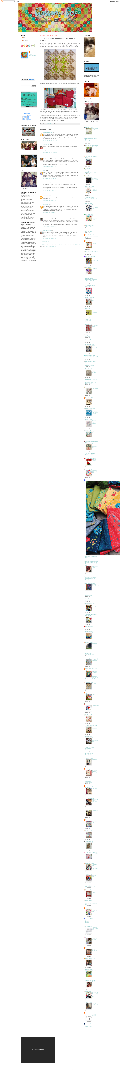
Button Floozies (89, 631)
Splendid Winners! (88, 782)
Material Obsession (89, 594)
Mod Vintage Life (89, 397)
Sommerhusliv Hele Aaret (91, 387)
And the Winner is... (89, 320)
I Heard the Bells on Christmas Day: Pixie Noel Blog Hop (95, 867)
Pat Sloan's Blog (89, 278)
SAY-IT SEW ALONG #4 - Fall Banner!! (94, 189)
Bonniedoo (45, 195)
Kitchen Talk (94, 399)
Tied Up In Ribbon (89, 889)
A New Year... (94, 959)
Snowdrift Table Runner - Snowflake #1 (95, 371)
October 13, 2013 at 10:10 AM (50, 152)
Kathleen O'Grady (47, 132)
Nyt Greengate (95, 388)
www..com (27, 113)
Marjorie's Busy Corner (90, 234)
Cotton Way (88, 991)
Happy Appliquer (89, 948)
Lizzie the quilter (89, 642)
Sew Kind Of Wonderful (90, 576)
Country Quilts (88, 1002)
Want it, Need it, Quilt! (90, 355)
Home (60, 244)
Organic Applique (88, 595)
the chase (87, 922)
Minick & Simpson (89, 297)
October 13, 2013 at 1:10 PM (49, 178)
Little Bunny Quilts (89, 344)
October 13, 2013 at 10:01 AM (50, 140)
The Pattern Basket (89, 714)
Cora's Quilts (88, 1023)
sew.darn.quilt (88, 926)
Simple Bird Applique (90, 453)
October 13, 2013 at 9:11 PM (49, 212)
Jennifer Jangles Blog (90, 458)
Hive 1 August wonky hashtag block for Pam (95, 178)
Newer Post (42, 244)
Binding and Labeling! (89, 454)
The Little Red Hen (89, 747)
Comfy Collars (88, 1026)
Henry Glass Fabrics (90, 408)
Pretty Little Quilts (89, 863)
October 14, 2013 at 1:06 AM (49, 226)
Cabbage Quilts (88, 874)
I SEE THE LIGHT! (89, 231)
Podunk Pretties (47, 230)
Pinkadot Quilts (88, 324)
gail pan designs (89, 753)
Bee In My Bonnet (89, 186)
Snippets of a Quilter (90, 980)
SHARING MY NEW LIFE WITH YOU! (95, 800)
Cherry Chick (88, 704)
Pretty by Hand (88, 653)
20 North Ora (46, 144)
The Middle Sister (89, 682)
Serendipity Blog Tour (89, 654)
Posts (24, 37)
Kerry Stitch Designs (90, 583)
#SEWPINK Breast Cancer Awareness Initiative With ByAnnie (90, 578)
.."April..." (94, 617)
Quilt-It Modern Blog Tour (90, 886)
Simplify (87, 598)
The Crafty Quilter (89, 197)
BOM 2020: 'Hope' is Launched (94, 422)
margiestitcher (88, 736)
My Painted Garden (89, 693)
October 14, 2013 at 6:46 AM (49, 238)
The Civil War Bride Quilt (91, 725)
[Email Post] (54, 123)
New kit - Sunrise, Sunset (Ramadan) (95, 311)
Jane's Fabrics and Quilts (91, 852)
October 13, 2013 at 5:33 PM (49, 200)
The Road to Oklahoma (90, 809)
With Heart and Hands (90, 256)
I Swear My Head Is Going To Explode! (95, 928)
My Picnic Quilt (95, 853)
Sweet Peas (94, 268)
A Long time (94, 643)
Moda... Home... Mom (90, 958)
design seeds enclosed (90, 335)
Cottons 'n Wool (89, 758)
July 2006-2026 (88, 226)
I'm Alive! (94, 683)
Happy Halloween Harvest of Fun (95, 259)
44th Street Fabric (89, 798)
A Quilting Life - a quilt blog (91, 658)
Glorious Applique (89, 830)
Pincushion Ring (95, 705)
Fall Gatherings (95, 694)
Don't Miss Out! (95, 288)
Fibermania (88, 1013)
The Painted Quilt (89, 841)
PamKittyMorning (89, 225)
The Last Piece (88, 319)
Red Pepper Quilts (89, 469)
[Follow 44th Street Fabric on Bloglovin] (28, 80)
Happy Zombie (88, 900)
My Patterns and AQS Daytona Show (95, 771)
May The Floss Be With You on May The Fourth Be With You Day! (91, 903)
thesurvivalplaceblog (90, 339)
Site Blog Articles (89, 885)
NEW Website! (88, 754)
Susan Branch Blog (89, 230)
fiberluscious (88, 240)
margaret (45, 216)
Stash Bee (87, 175)
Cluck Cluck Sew (89, 626)
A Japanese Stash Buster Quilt (94, 471)
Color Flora (87, 336)
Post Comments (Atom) (51, 246)
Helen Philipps (88, 267)
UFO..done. (94, 788)
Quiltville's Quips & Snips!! (91, 145)
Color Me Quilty (88, 969)
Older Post (77, 244)
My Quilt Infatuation (89, 214)
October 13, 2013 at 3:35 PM (49, 190)
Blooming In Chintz (89, 769)
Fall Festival (94, 759)
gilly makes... (88, 937)
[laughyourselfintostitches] (28, 136)
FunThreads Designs (90, 603)
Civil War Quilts (88, 203)
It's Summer (87, 600)
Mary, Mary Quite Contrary (91, 251)
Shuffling (87, 627)
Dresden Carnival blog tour (94, 910)
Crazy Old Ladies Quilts (90, 907)
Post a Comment (45, 241)
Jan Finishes (94, 981)
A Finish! (94, 832)
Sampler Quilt (94, 716)
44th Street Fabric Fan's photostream (29, 118)
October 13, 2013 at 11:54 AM (49, 166)
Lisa (44, 170)
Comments (25, 40)
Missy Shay (46, 204)
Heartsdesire (46, 157)
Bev (31, 52)
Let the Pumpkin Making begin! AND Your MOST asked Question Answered (91, 280)
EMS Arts (87, 308)
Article (86, 341)
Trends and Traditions (90, 480)
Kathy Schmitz (88, 368)
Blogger (72, 1069)
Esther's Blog (88, 419)
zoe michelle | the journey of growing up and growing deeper (91, 920)
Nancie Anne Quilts (89, 819)
